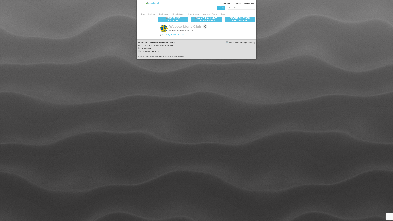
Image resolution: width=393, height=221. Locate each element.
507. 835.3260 (145, 48)
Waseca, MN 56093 (157, 45)
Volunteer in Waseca (210, 14)
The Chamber (163, 14)
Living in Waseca (178, 14)
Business (151, 14)
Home (143, 14)
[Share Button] (205, 26)
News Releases (193, 14)
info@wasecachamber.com (150, 51)
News (223, 14)
